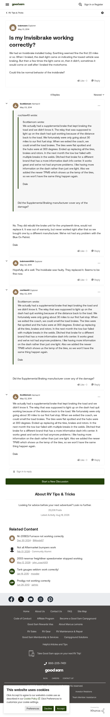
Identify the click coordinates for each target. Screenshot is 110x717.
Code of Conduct (22, 618)
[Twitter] (21, 599)
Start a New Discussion (55, 481)
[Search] (80, 4)
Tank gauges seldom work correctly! (38, 569)
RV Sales (31, 631)
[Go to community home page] (18, 4)
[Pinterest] (50, 599)
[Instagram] (40, 599)
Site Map (82, 611)
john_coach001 (40, 562)
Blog (45, 678)
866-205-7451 (57, 663)
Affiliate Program (45, 618)
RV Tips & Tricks (16, 13)
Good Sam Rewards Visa (40, 624)
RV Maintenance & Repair (69, 631)
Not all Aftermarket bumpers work (36, 547)
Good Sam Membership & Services (40, 637)
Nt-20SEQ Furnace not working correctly (40, 536)
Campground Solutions (76, 637)
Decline (48, 708)
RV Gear (46, 631)
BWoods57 (38, 540)
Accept (61, 708)
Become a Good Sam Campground (78, 618)
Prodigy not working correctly (33, 580)
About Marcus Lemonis (71, 624)
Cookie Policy (30, 698)
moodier (35, 573)
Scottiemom (25, 104)
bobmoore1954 (27, 261)
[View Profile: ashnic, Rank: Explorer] (12, 582)
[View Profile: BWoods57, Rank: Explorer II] (12, 538)
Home (26, 611)
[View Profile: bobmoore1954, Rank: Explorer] (15, 263)
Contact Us (56, 611)
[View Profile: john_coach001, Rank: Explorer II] (12, 560)
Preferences (33, 708)
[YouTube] (30, 599)
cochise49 (25, 290)
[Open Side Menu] (7, 4)
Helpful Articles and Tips (55, 644)
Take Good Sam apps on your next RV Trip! (59, 653)
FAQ (70, 611)
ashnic (35, 584)
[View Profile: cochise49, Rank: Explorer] (15, 292)
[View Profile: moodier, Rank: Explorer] (12, 571)
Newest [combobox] (99, 94)
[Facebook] (11, 599)
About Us (40, 611)
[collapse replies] (6, 103)
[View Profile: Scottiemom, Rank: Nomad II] (15, 106)
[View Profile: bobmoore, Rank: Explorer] (12, 27)
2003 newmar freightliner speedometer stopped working (49, 558)
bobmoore (23, 26)
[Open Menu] (102, 13)
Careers (55, 678)
